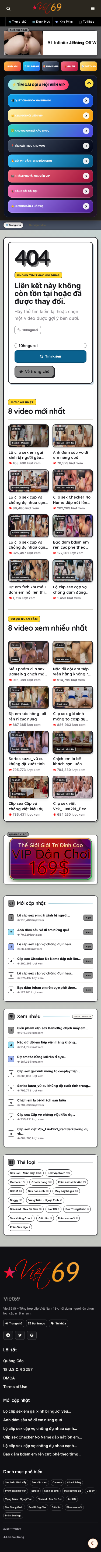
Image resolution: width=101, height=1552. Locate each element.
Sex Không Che (21, 1218)
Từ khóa (60, 1323)
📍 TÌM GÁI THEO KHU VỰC (28, 145)
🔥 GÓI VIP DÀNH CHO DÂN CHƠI (31, 160)
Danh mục (38, 1323)
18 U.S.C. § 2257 (18, 1369)
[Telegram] (8, 1335)
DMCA (9, 1378)
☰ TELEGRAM (32, 66)
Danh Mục (43, 21)
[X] (20, 1335)
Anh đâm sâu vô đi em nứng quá (32, 1419)
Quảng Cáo (13, 1360)
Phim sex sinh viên (72, 1182)
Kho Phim (66, 21)
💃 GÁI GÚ (69, 66)
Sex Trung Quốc (77, 1209)
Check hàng (42, 1182)
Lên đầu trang (15, 1537)
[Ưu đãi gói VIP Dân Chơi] (50, 859)
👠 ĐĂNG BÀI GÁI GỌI (24, 191)
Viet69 (11, 1298)
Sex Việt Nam (59, 1173)
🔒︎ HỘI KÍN (13, 66)
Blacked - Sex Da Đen (25, 1209)
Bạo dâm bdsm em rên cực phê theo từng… (42, 1454)
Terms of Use (15, 1386)
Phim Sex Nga (20, 1227)
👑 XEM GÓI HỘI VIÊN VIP (27, 115)
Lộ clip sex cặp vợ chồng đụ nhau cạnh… (40, 1428)
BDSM (16, 1191)
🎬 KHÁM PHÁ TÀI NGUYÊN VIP (30, 175)
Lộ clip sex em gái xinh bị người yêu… (37, 1411)
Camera (17, 1182)
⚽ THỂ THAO (88, 66)
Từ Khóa (89, 21)
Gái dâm (45, 1218)
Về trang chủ (37, 371)
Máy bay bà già (66, 1191)
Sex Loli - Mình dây (25, 1173)
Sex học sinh (38, 1191)
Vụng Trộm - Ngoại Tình (45, 1200)
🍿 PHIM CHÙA (50, 66)
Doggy (16, 1200)
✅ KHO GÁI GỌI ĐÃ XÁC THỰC (30, 130)
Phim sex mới (68, 1218)
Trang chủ (19, 21)
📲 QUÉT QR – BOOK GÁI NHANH (31, 100)
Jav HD (53, 1209)
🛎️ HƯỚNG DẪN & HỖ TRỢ (27, 206)
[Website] (32, 1335)
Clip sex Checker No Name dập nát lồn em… (42, 1437)
